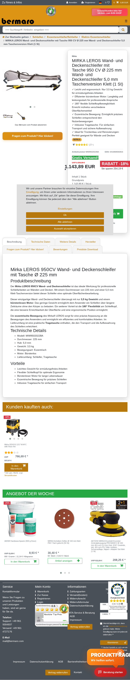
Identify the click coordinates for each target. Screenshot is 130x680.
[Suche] (123, 29)
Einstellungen (65, 208)
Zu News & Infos (12, 2)
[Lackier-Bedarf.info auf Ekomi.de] (51, 11)
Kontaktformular (11, 591)
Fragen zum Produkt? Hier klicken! (32, 135)
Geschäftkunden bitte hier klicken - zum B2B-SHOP (109, 12)
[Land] (100, 2)
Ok (65, 215)
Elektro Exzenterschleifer (95, 37)
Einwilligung (32, 192)
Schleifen (37, 37)
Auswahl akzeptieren (65, 228)
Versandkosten (10, 475)
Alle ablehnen (65, 221)
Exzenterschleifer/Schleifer (62, 37)
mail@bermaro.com (13, 641)
